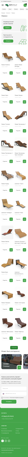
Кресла (22, 9)
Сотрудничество (19, 428)
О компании (4, 428)
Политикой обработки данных (17, 397)
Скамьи (4, 9)
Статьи (17, 430)
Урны (10, 9)
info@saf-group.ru (7, 1)
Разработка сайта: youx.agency (6, 452)
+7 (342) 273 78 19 (7, 416)
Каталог (8, 13)
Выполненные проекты (6, 430)
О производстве (5, 433)
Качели (16, 9)
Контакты (24, 1)
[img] (11, 361)
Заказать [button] (7, 27)
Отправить (9, 401)
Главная (3, 13)
